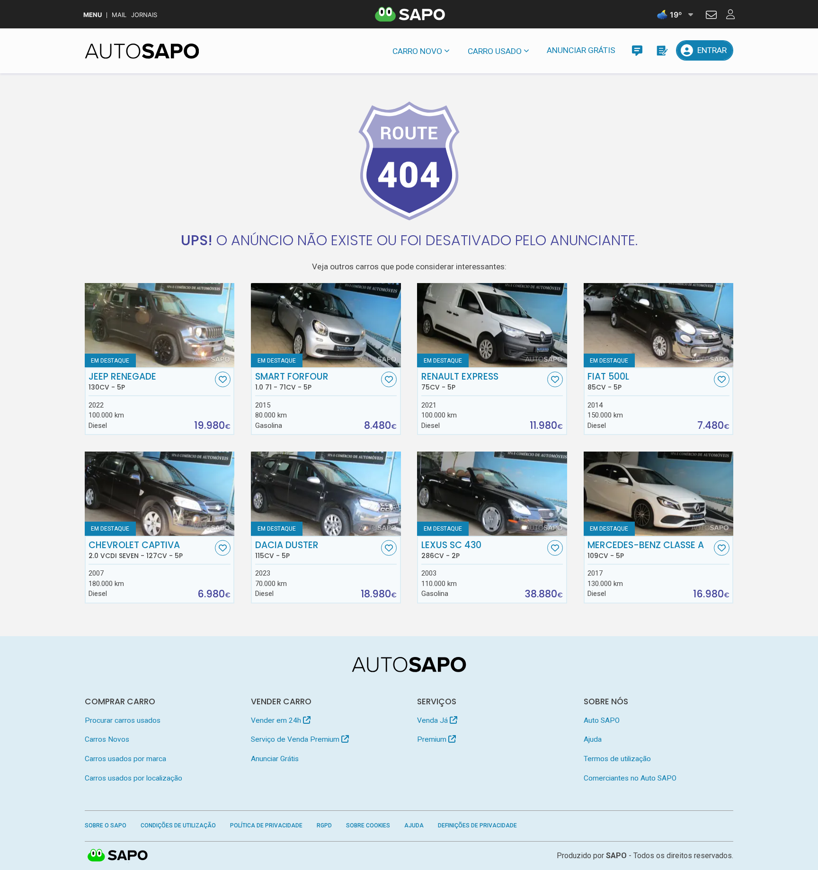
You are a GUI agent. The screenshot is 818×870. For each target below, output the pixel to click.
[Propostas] (661, 50)
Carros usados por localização (133, 778)
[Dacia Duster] (326, 494)
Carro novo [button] (417, 51)
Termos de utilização (617, 759)
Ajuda (593, 739)
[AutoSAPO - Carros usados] (142, 51)
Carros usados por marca (125, 759)
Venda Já (433, 720)
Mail (119, 15)
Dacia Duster (287, 550)
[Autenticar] (711, 16)
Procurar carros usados (122, 720)
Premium (432, 739)
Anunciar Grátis (581, 50)
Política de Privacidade (266, 825)
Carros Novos (107, 739)
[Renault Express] (492, 325)
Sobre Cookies (368, 825)
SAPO (118, 856)
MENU (92, 15)
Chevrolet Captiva (136, 550)
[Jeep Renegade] (160, 325)
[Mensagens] (637, 50)
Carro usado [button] (495, 51)
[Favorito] (223, 379)
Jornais (144, 15)
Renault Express (459, 381)
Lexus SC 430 (451, 550)
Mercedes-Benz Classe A (645, 550)
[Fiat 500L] (659, 325)
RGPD (324, 825)
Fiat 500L (608, 381)
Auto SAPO (602, 720)
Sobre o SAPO (105, 825)
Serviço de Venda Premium (296, 739)
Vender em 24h (277, 720)
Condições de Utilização (178, 825)
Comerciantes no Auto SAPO (630, 778)
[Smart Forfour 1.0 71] (326, 325)
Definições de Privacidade (477, 825)
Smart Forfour (292, 381)
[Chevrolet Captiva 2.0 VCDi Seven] (160, 494)
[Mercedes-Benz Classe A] (659, 494)
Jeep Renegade (122, 381)
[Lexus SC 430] (492, 494)
